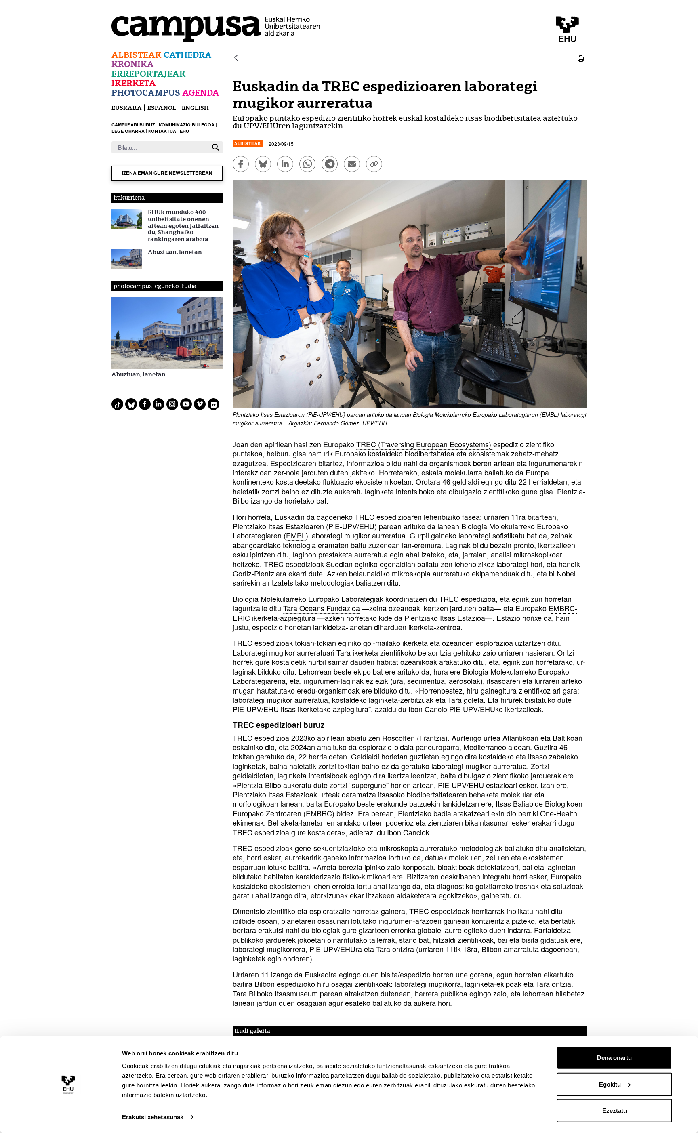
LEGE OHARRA (128, 131)
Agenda (200, 93)
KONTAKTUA (162, 131)
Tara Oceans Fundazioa (321, 608)
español (161, 107)
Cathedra (188, 55)
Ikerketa (133, 83)
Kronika (132, 64)
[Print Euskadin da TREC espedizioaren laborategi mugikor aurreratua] (581, 58)
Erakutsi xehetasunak (152, 1117)
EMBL (296, 535)
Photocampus (145, 93)
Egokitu (610, 1083)
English (195, 107)
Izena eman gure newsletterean (167, 173)
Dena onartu (614, 1057)
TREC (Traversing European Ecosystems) (424, 444)
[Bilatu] (215, 147)
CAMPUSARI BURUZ (133, 125)
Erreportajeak (148, 74)
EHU (184, 131)
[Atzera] (236, 58)
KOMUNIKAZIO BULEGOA (186, 125)
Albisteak (136, 55)
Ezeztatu (614, 1110)
